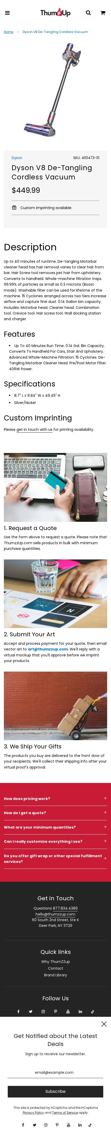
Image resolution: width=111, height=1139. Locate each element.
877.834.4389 (65, 908)
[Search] (88, 12)
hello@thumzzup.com (55, 914)
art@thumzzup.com (48, 649)
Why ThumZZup (55, 961)
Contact (55, 968)
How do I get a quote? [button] (25, 812)
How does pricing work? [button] (27, 798)
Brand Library (55, 975)
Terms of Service (65, 1112)
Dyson (17, 157)
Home (8, 32)
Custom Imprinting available (45, 207)
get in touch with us (34, 429)
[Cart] (103, 12)
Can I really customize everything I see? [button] (43, 841)
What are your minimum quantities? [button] (40, 827)
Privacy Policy (33, 1112)
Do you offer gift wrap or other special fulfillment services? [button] (53, 858)
